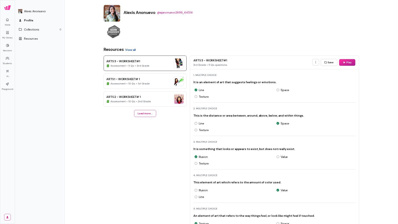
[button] (40, 11)
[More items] (315, 62)
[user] (7, 217)
